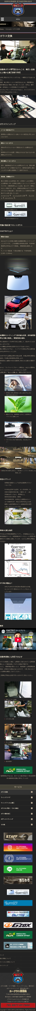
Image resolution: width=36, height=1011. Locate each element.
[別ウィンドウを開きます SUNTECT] (18, 902)
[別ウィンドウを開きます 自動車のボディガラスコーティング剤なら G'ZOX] (18, 924)
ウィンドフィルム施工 (7, 803)
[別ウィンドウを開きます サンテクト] (16, 207)
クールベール (5, 195)
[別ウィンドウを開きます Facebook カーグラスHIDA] (18, 858)
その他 (3, 824)
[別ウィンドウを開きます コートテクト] (16, 216)
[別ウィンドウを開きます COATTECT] (18, 891)
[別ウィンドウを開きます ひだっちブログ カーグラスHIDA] (18, 880)
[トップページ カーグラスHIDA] (18, 15)
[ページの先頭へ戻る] (18, 970)
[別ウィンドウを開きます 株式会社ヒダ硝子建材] (18, 945)
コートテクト (9, 198)
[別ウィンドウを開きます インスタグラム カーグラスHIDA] (18, 847)
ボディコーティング (7, 819)
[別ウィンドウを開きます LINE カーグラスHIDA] (18, 869)
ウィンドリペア (5, 797)
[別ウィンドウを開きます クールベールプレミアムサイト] (18, 913)
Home (2, 29)
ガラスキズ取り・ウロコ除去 (9, 808)
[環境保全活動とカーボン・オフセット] (18, 770)
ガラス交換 (4, 792)
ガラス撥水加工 (5, 813)
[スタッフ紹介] (18, 836)
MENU (18, 19)
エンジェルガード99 (19, 195)
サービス (9, 29)
